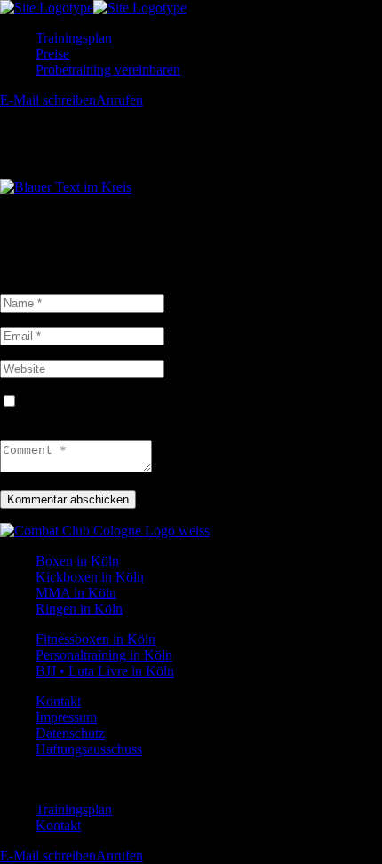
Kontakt (58, 701)
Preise (52, 53)
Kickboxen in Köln (90, 576)
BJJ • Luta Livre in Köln (105, 670)
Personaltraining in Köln (104, 654)
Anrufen (119, 99)
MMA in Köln (76, 592)
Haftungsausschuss (89, 749)
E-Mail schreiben (48, 99)
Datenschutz (70, 733)
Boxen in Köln (77, 560)
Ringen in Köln (79, 608)
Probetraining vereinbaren (108, 69)
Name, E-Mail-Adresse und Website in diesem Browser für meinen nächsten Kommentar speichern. (176, 409)
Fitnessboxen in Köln (95, 638)
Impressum (66, 717)
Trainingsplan (74, 37)
